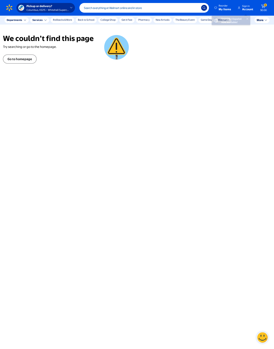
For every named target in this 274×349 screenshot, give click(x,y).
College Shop (108, 19)
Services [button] (37, 19)
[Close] (69, 20)
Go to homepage (19, 59)
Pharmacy (144, 19)
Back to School (86, 19)
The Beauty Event (185, 19)
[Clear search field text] (195, 8)
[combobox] (144, 8)
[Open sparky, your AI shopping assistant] (262, 337)
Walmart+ (223, 19)
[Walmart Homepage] (9, 8)
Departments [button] (14, 19)
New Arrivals (162, 19)
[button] (223, 8)
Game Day (206, 19)
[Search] (204, 8)
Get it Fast (127, 19)
